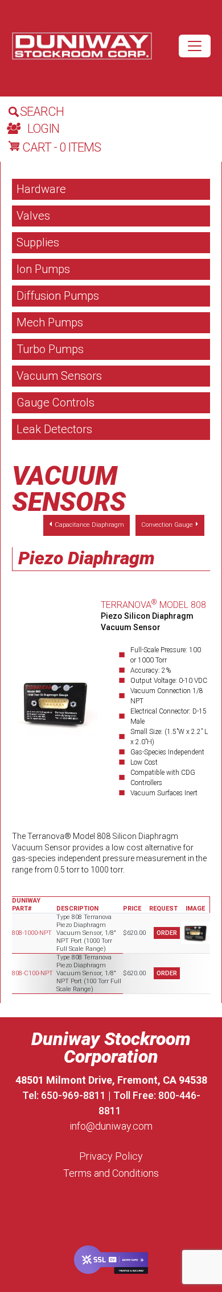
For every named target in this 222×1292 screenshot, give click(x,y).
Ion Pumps (43, 269)
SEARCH (42, 111)
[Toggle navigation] (195, 46)
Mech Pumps (50, 322)
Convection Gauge (167, 524)
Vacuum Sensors (59, 376)
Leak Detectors (54, 429)
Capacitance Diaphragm (89, 524)
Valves (33, 216)
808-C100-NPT (32, 973)
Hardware (41, 189)
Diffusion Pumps (58, 296)
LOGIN (43, 128)
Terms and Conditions (111, 1173)
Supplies (38, 242)
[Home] (82, 46)
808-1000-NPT (32, 933)
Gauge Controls (55, 402)
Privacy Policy (111, 1156)
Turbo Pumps (50, 349)
